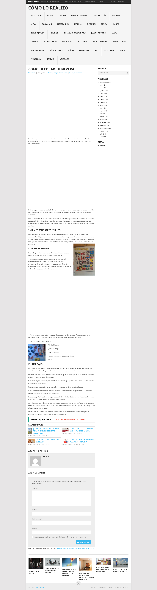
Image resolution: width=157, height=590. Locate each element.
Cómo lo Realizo (48, 8)
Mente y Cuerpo (119, 42)
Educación (47, 24)
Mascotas (82, 42)
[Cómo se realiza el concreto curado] (120, 562)
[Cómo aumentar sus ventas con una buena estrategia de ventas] (69, 562)
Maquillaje (67, 42)
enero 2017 (103, 108)
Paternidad (84, 50)
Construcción (99, 15)
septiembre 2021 (105, 82)
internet (54, 33)
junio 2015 (103, 137)
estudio (78, 24)
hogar (116, 24)
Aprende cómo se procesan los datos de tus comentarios (75, 548)
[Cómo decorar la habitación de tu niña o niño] (103, 561)
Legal (114, 33)
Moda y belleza (37, 50)
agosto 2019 (104, 91)
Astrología (36, 15)
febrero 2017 (104, 105)
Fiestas (104, 24)
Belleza (50, 15)
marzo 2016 (104, 117)
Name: (34, 510)
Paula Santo (31, 73)
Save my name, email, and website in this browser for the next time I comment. (60, 537)
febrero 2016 (104, 119)
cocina (62, 15)
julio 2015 (103, 134)
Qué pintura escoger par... (116, 2)
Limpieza (34, 42)
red (96, 50)
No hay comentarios (75, 73)
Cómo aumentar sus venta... (95, 2)
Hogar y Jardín (37, 33)
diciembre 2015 (105, 122)
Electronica (63, 24)
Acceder (102, 145)
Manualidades (50, 42)
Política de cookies (99, 588)
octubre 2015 (104, 125)
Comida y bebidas (79, 15)
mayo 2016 (103, 111)
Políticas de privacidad (118, 588)
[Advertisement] (61, 90)
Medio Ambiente (99, 42)
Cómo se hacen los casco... (50, 2)
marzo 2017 (104, 102)
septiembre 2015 (105, 128)
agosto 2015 (104, 131)
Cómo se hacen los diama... (72, 2)
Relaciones (109, 50)
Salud (122, 50)
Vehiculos (64, 59)
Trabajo (50, 59)
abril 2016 (103, 114)
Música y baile (56, 50)
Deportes (116, 15)
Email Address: (37, 519)
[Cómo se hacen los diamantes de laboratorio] (52, 562)
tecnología (36, 59)
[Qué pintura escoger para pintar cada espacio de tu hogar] (86, 564)
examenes (91, 24)
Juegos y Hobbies (98, 33)
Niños (71, 50)
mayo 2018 (103, 96)
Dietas (33, 24)
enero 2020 (103, 88)
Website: (34, 528)
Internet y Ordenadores (75, 33)
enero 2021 (103, 85)
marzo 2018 (104, 99)
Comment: (35, 488)
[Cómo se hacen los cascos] (36, 563)
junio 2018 (103, 94)
